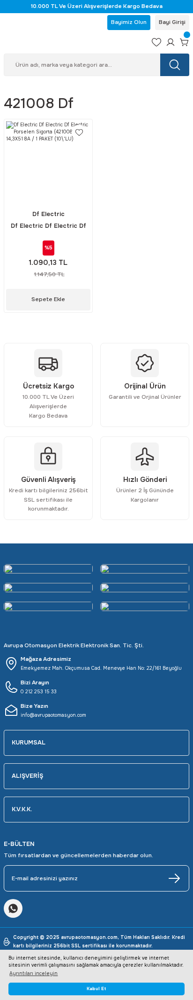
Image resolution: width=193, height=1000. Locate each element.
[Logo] (74, 42)
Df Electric (48, 214)
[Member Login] (170, 42)
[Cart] (184, 42)
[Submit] (174, 878)
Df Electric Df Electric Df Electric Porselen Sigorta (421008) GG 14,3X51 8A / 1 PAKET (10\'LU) (48, 226)
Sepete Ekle (48, 299)
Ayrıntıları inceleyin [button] (33, 973)
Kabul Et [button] (96, 989)
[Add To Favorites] (79, 132)
